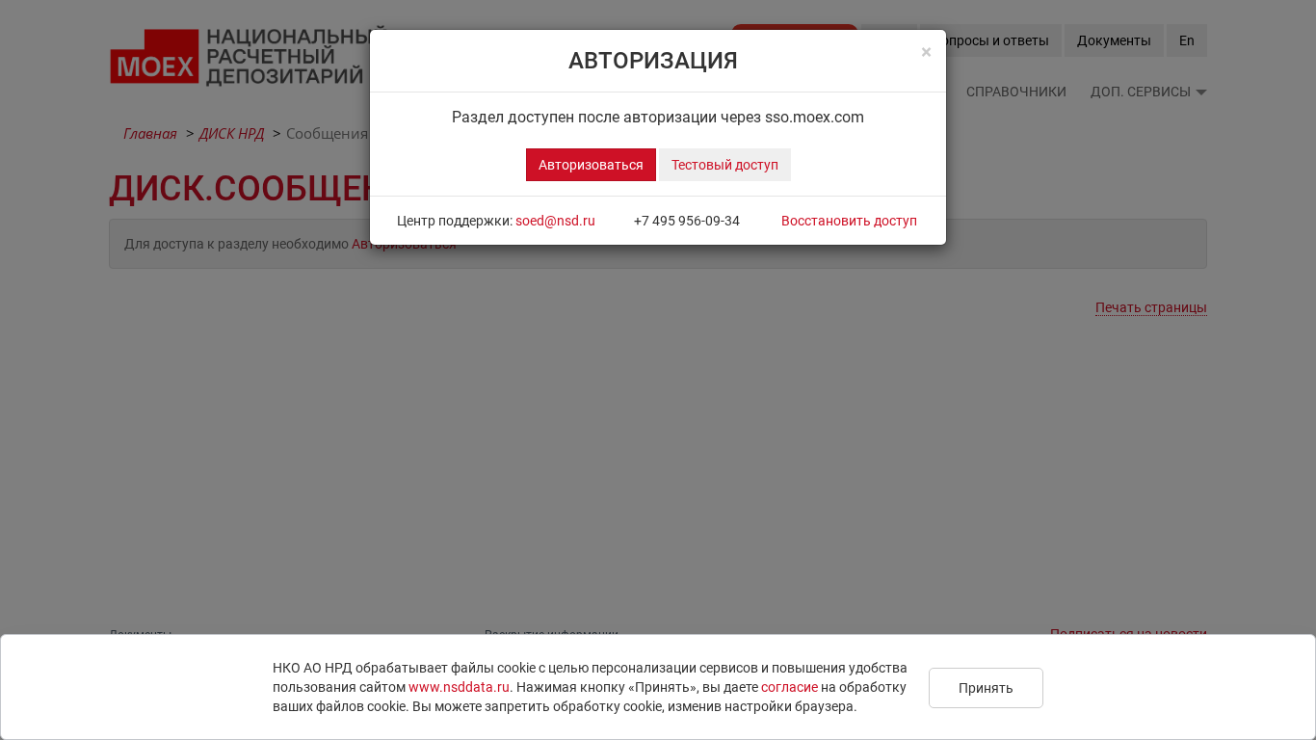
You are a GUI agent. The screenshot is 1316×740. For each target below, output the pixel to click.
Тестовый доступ (724, 164)
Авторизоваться (591, 164)
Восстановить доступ (849, 220)
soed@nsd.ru (555, 220)
